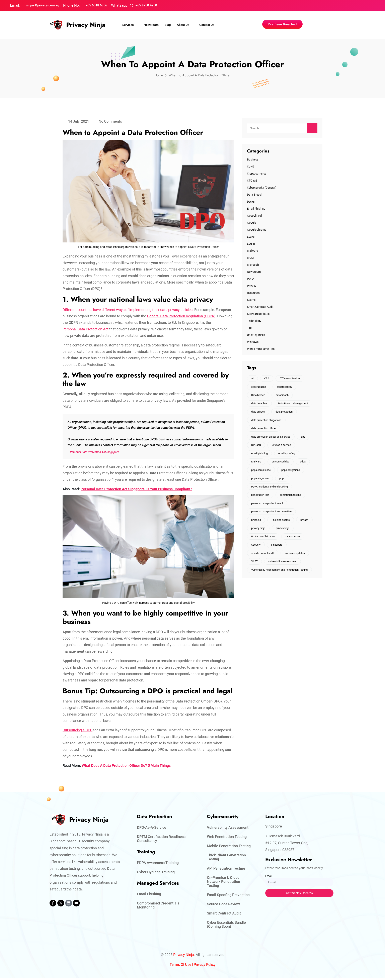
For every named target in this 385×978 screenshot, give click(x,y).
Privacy (251, 285)
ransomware (293, 536)
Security (255, 544)
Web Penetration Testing (227, 837)
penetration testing (290, 494)
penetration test (260, 494)
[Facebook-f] (53, 903)
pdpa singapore (260, 478)
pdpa (303, 461)
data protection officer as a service (270, 436)
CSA (266, 378)
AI (252, 378)
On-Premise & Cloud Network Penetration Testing (223, 881)
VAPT (254, 561)
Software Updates (258, 313)
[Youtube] (76, 903)
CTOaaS (252, 180)
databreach (282, 395)
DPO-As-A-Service (151, 827)
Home (158, 75)
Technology (254, 320)
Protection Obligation (263, 536)
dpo (303, 436)
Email (268, 876)
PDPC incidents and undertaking (269, 486)
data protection (284, 411)
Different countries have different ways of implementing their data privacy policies (127, 310)
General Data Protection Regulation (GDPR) (181, 316)
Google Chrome (256, 229)
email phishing (259, 453)
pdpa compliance (261, 469)
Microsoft (253, 264)
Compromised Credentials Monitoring (158, 905)
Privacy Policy (205, 964)
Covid (250, 166)
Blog (168, 25)
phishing (256, 519)
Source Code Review (223, 904)
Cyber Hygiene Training (156, 872)
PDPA (250, 278)
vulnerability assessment (282, 561)
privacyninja (282, 528)
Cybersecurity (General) (261, 187)
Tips (249, 327)
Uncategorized (256, 334)
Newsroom (151, 25)
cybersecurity (284, 386)
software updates (295, 553)
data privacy (258, 411)
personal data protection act (267, 503)
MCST (250, 257)
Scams (251, 299)
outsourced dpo (280, 461)
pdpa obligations (290, 469)
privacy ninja (258, 528)
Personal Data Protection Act (85, 329)
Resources (253, 292)
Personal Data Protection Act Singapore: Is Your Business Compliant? (136, 489)
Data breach (258, 395)
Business (252, 159)
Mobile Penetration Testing (229, 846)
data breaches (259, 403)
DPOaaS (256, 444)
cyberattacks (258, 386)
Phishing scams (281, 519)
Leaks (250, 236)
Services (128, 25)
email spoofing (286, 453)
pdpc (282, 478)
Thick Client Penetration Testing (226, 857)
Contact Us (206, 25)
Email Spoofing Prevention (228, 895)
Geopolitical (254, 215)
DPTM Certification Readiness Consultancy (161, 839)
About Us (183, 25)
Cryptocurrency (256, 173)
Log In (251, 243)
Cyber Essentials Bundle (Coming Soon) (226, 924)
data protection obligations (266, 420)
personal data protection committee (271, 511)
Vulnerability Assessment (227, 827)
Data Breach (254, 194)
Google (251, 222)
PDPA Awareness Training (158, 863)
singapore (276, 544)
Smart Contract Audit (260, 306)
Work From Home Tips (261, 348)
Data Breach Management (293, 403)
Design (251, 201)
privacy (304, 519)
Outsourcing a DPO (77, 730)
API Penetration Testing (226, 868)
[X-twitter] (60, 903)
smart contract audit (262, 553)
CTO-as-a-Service (290, 378)
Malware (252, 250)
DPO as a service (281, 444)
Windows (252, 341)
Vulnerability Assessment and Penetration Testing (279, 569)
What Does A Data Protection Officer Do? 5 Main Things (126, 765)
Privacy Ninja (85, 24)
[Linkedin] (68, 903)
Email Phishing (256, 208)
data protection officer (263, 428)
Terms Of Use (180, 964)
